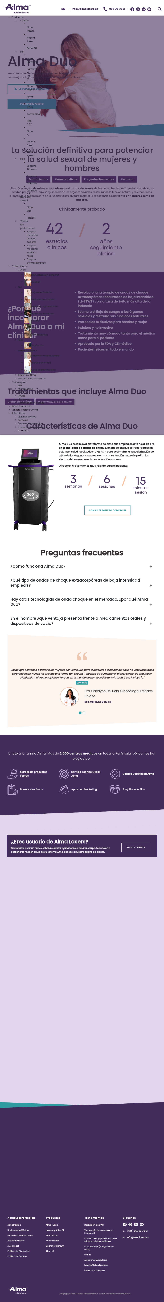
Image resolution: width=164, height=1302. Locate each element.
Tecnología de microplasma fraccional (98, 1231)
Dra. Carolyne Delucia (97, 701)
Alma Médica (14, 1225)
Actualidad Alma (16, 1240)
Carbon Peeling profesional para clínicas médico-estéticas (100, 1240)
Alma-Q (50, 1251)
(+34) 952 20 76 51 (137, 1231)
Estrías (87, 1254)
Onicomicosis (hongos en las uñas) (99, 1248)
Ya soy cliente (136, 847)
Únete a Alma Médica (18, 1230)
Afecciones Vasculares (95, 1260)
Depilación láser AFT (94, 1225)
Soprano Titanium (55, 1246)
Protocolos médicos (94, 1270)
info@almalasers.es (138, 1237)
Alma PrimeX (52, 1235)
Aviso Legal (13, 1246)
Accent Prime (52, 1240)
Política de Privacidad (18, 1251)
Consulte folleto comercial (107, 510)
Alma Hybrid (52, 1225)
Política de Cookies (17, 1256)
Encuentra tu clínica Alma (20, 1235)
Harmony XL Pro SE (55, 1230)
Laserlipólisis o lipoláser (96, 1265)
